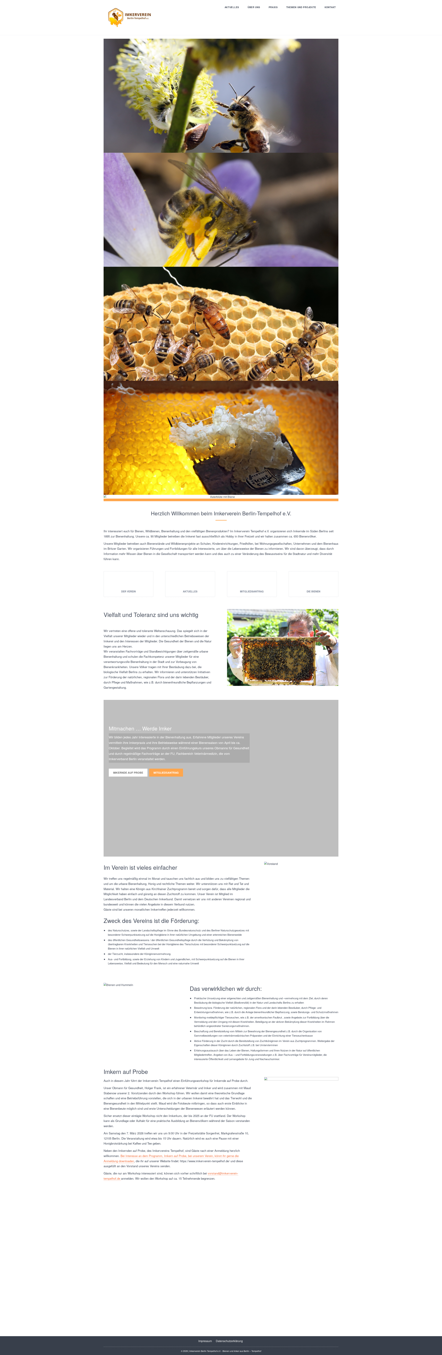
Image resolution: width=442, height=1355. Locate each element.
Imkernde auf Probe (128, 773)
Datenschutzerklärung (229, 1341)
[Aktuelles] (190, 582)
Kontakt (330, 7)
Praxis (273, 7)
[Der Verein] (128, 582)
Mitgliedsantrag (166, 773)
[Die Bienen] (313, 582)
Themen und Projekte (301, 7)
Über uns (254, 7)
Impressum (205, 1341)
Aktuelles (232, 7)
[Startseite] (129, 17)
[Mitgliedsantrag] (252, 582)
